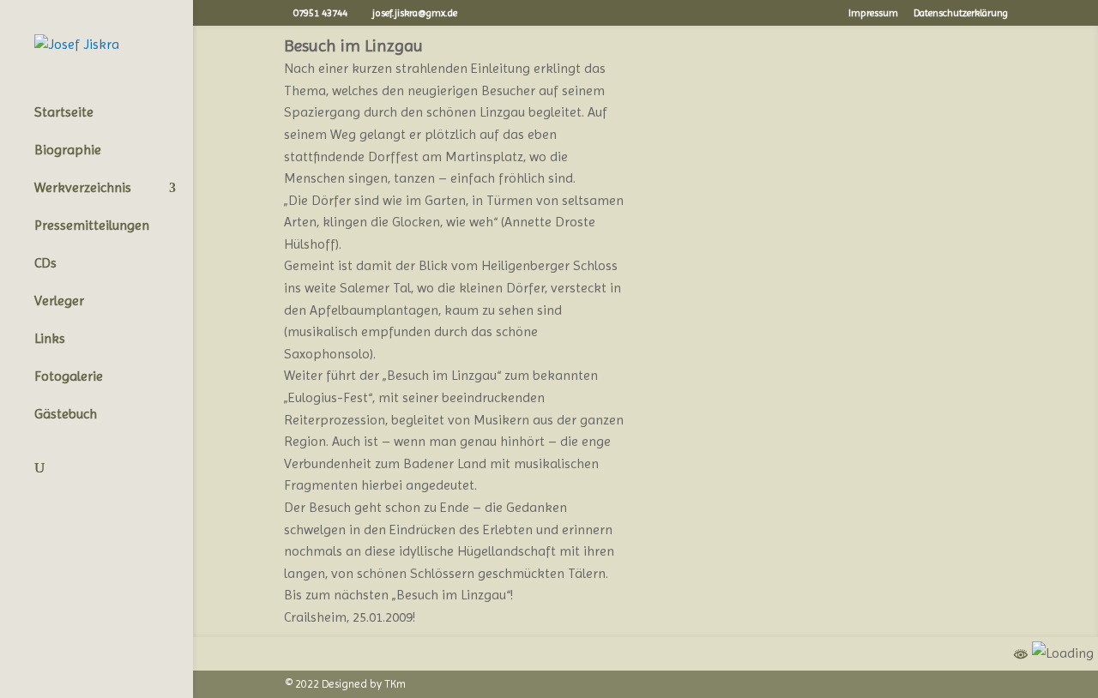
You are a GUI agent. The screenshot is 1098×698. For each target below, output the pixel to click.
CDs (45, 264)
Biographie (67, 151)
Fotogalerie (68, 377)
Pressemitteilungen (91, 226)
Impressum (873, 13)
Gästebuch (65, 415)
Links (49, 339)
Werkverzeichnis (82, 189)
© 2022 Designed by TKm (346, 683)
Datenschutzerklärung (961, 13)
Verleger (59, 302)
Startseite (64, 113)
